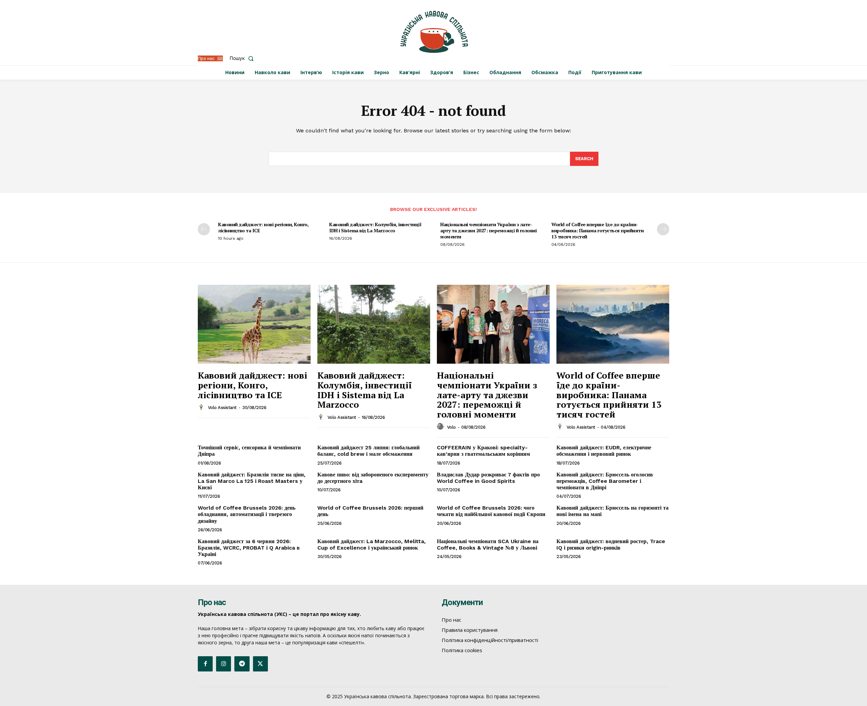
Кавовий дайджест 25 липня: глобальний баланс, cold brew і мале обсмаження (368, 450)
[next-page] (663, 229)
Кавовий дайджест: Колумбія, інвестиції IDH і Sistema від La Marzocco (375, 227)
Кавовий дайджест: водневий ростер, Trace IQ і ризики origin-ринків (610, 544)
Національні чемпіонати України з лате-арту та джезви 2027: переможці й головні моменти (488, 230)
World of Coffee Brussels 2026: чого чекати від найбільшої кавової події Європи (491, 511)
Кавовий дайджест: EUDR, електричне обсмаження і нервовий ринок (603, 450)
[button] (243, 58)
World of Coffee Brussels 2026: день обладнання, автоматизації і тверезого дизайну (246, 514)
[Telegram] (241, 663)
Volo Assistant (222, 407)
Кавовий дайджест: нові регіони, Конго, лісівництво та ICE (263, 227)
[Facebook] (205, 663)
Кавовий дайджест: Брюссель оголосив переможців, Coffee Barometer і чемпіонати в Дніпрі (604, 481)
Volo (451, 427)
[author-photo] (202, 407)
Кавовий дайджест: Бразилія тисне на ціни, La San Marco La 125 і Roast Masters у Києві (251, 481)
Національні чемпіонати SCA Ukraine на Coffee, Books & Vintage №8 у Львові (487, 544)
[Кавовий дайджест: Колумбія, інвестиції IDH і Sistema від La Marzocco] (373, 324)
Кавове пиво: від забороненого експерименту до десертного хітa (372, 477)
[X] (260, 663)
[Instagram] (223, 663)
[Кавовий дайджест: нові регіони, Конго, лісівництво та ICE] (254, 324)
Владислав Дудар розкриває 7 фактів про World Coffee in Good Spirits (488, 477)
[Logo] (434, 32)
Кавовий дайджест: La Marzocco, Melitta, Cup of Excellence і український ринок (371, 544)
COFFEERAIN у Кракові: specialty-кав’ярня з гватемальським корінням (483, 450)
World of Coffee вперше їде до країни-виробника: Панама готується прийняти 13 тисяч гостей (597, 230)
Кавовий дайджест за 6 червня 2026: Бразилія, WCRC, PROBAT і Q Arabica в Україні (249, 547)
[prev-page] (204, 229)
